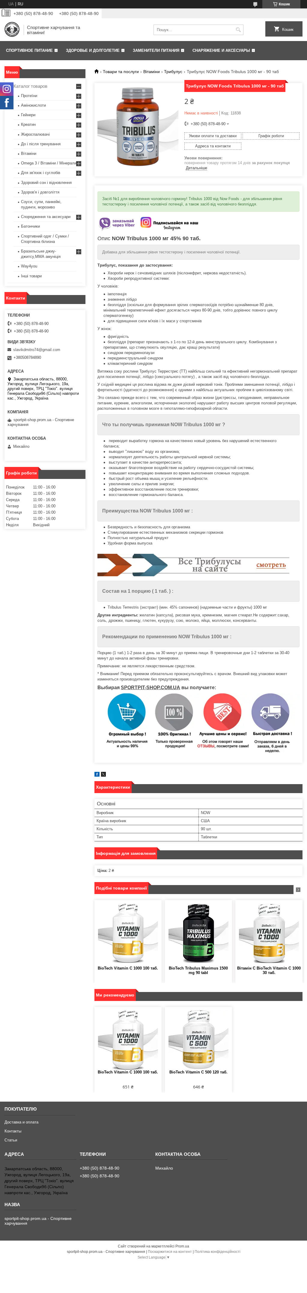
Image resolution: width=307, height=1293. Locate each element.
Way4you (29, 266)
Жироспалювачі (35, 134)
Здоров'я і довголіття (40, 192)
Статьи (10, 1140)
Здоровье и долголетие (93, 50)
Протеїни (29, 95)
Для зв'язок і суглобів (40, 172)
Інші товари (31, 276)
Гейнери (28, 115)
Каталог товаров (30, 86)
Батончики (30, 226)
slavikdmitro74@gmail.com (36, 349)
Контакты (12, 1131)
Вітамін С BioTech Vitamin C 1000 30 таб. (269, 970)
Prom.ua (182, 1246)
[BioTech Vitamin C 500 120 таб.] (198, 1040)
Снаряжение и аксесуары (221, 50)
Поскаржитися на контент (170, 1252)
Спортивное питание (29, 50)
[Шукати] (238, 30)
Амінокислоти (33, 105)
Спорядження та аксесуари (45, 216)
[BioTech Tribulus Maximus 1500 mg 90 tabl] (198, 933)
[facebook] (97, 775)
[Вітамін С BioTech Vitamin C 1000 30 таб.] (269, 933)
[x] (103, 775)
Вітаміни (151, 71)
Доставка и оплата (21, 1122)
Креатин (28, 124)
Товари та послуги (121, 71)
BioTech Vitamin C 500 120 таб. (198, 1072)
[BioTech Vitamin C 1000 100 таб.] (128, 933)
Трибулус (173, 71)
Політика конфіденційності (217, 1252)
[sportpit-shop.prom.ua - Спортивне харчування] (11, 30)
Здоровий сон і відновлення (46, 182)
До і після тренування (41, 144)
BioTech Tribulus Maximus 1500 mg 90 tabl (198, 970)
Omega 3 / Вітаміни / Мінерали (48, 163)
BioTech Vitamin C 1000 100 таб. (128, 968)
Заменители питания (156, 50)
